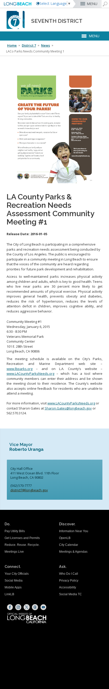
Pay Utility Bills (15, 531)
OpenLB (64, 538)
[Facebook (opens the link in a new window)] (10, 607)
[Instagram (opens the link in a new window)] (18, 607)
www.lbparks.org (19, 368)
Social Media (14, 580)
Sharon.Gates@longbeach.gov (68, 408)
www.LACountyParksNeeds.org (30, 373)
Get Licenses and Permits (22, 538)
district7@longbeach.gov (29, 490)
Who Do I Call (68, 573)
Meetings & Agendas (73, 551)
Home (12, 45)
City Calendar (68, 545)
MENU (92, 3)
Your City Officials (17, 573)
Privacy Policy (68, 580)
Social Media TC (70, 594)
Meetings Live (14, 551)
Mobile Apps (13, 587)
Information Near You (73, 531)
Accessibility (67, 587)
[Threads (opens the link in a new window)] (35, 607)
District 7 (29, 45)
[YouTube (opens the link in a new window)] (43, 607)
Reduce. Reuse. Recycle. (22, 545)
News (45, 45)
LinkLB (9, 594)
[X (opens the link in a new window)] (27, 607)
